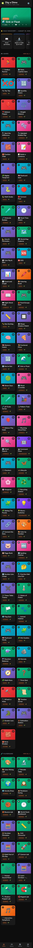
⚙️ (28, 3)
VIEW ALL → (26, 53)
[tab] (6, 24)
